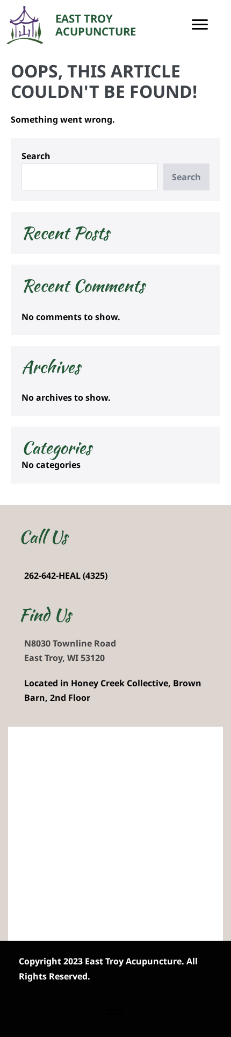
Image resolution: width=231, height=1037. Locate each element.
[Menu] (199, 25)
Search (35, 156)
